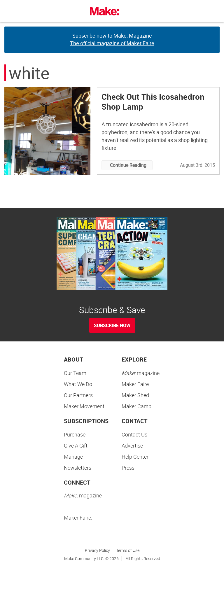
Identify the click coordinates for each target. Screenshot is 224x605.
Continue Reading (128, 165)
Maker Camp (136, 406)
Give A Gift (76, 445)
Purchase (74, 434)
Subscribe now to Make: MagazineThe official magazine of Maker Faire (112, 39)
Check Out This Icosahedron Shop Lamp (153, 101)
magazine (141, 372)
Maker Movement (84, 406)
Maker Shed (135, 395)
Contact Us (134, 434)
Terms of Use (127, 550)
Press (128, 467)
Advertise (132, 445)
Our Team (75, 372)
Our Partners (78, 395)
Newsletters (77, 467)
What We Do (78, 383)
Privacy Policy (97, 550)
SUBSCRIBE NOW (112, 325)
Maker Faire (135, 383)
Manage (73, 456)
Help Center (135, 456)
